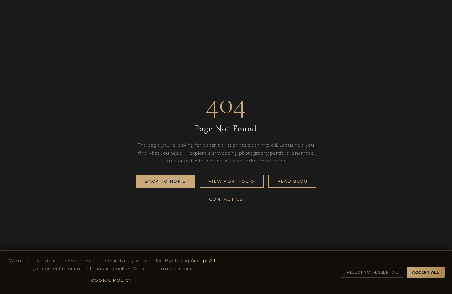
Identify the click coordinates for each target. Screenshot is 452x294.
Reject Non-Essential (372, 272)
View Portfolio (231, 181)
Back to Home (165, 181)
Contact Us (226, 199)
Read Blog (292, 181)
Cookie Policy (111, 280)
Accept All (425, 272)
